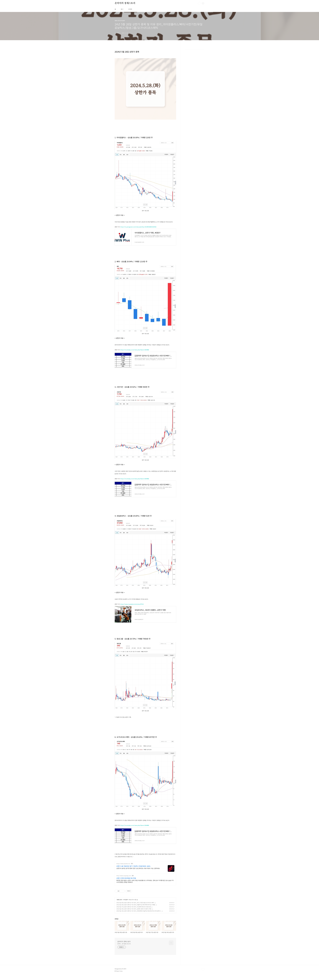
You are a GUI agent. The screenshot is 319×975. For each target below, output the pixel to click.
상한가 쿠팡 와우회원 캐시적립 (126, 878)
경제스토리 (119, 899)
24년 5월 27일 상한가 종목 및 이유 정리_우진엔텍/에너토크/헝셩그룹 (133, 907)
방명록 (130, 9)
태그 (122, 9)
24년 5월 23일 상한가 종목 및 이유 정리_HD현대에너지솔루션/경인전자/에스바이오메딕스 (138, 911)
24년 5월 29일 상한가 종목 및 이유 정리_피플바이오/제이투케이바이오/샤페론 (135, 905)
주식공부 (125, 899)
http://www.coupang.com (123, 875)
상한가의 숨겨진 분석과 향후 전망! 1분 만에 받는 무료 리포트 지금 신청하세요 (138, 868)
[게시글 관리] (123, 891)
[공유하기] (121, 891)
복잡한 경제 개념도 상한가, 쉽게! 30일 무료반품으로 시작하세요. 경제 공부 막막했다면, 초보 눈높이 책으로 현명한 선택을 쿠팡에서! (144, 881)
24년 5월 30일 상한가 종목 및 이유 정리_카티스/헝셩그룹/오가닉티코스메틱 (135, 902)
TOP (203, 969)
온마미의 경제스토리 (125, 3)
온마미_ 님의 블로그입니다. (124, 944)
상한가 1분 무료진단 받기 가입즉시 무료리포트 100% (133, 866)
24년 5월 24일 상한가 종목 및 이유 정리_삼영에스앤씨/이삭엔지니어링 (133, 909)
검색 (199, 3)
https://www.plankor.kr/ (123, 863)
